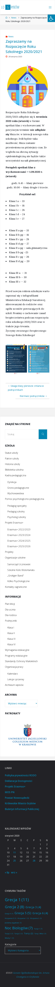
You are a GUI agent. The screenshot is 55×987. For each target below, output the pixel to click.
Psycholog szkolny (16, 517)
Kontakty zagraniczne (16, 586)
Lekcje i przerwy (15, 679)
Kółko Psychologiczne (18, 581)
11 (14, 852)
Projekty (9, 551)
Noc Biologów (19, 927)
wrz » (14, 872)
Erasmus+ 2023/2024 (18, 535)
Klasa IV (11, 644)
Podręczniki (11, 620)
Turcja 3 (18, 934)
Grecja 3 (33, 907)
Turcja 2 (9, 934)
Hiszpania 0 (10, 918)
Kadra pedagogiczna (15, 475)
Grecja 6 (40, 913)
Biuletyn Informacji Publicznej (22, 809)
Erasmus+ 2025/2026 (18, 546)
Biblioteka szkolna (14, 469)
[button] (51, 18)
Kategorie (10, 944)
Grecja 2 (14, 906)
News (13, 17)
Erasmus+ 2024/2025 (18, 540)
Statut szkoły (11, 452)
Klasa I (10, 627)
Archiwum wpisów (14, 685)
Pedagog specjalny (17, 505)
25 (14, 860)
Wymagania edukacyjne (17, 650)
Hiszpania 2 (36, 918)
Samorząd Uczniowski (18, 564)
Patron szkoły (12, 458)
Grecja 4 (9, 914)
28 (34, 860)
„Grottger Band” (15, 575)
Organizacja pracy (14, 666)
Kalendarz (12, 673)
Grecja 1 (17, 899)
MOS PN (10, 792)
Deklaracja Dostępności (18, 781)
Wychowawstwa (15, 493)
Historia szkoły (12, 464)
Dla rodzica (10, 615)
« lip (7, 872)
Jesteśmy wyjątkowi (13, 923)
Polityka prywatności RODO (20, 775)
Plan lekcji (10, 603)
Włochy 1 (9, 938)
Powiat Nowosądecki (17, 797)
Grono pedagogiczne (18, 487)
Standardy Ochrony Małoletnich (21, 661)
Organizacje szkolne (15, 557)
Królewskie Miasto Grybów (20, 803)
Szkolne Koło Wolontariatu (21, 570)
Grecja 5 (23, 913)
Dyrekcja (11, 482)
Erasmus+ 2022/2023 (18, 529)
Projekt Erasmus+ (14, 522)
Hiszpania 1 (23, 918)
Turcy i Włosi (40, 934)
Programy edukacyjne (16, 655)
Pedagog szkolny (16, 511)
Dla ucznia (10, 609)
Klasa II (11, 633)
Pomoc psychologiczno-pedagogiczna (24, 498)
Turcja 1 (38, 929)
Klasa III (11, 638)
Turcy (28, 933)
